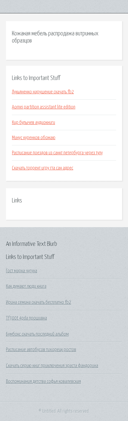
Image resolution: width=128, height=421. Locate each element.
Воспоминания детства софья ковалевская (43, 381)
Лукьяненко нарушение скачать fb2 (43, 91)
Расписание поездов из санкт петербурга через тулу (57, 152)
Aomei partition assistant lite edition (43, 107)
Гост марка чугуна (21, 270)
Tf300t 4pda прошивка (26, 318)
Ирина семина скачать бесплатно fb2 (38, 302)
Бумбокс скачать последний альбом (37, 334)
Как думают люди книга (26, 286)
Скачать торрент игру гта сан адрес (42, 168)
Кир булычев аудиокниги (33, 122)
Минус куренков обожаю (33, 137)
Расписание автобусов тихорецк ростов (41, 349)
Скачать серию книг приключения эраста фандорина (52, 365)
